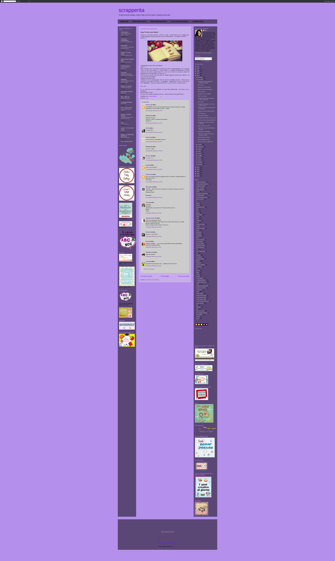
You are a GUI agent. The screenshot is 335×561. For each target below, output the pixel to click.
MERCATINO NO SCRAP (159, 21)
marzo (200, 160)
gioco (197, 230)
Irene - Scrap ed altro (126, 107)
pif (197, 268)
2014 (198, 75)
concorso (198, 220)
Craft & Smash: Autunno (204, 137)
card (197, 218)
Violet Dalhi (124, 45)
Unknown (148, 104)
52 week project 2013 (201, 197)
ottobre (200, 144)
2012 (198, 169)
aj (196, 201)
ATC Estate (201, 102)
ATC (197, 211)
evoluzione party (200, 228)
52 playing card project (202, 193)
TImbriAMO (199, 314)
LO (197, 249)
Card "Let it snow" (202, 96)
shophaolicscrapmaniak (202, 286)
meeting (198, 255)
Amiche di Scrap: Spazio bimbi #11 (206, 120)
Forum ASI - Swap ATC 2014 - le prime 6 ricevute (206, 134)
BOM (197, 216)
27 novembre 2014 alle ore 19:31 (154, 197)
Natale (198, 261)
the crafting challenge (201, 312)
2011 (198, 171)
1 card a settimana (201, 182)
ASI (197, 209)
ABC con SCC (200, 199)
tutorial (198, 316)
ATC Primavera (201, 113)
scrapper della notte (201, 282)
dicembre (200, 77)
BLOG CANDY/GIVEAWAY (179, 21)
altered (198, 205)
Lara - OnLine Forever (127, 141)
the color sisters (200, 311)
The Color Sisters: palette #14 (205, 141)
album (197, 203)
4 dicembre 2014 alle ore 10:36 (153, 236)
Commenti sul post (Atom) (152, 279)
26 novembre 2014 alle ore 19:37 (154, 141)
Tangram (198, 307)
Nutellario (198, 263)
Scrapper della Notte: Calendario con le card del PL (206, 99)
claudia (148, 261)
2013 (198, 167)
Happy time (123, 93)
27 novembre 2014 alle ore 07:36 (154, 160)
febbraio (200, 162)
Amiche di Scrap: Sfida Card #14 (206, 111)
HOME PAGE (124, 21)
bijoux (197, 212)
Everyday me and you (126, 87)
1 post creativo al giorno (202, 184)
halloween (198, 234)
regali (197, 272)
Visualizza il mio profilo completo (203, 52)
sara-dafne (123, 72)
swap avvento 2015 (201, 299)
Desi (147, 128)
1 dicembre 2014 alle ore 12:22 (153, 213)
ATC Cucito (201, 85)
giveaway (198, 232)
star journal (199, 289)
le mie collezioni (200, 239)
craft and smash (200, 224)
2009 (198, 176)
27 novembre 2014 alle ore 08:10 (154, 169)
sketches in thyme (201, 288)
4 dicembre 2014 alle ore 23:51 (153, 256)
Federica (148, 137)
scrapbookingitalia (200, 280)
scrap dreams (199, 278)
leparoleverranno (150, 218)
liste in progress (200, 247)
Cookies (123, 130)
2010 (198, 173)
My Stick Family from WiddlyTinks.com (168, 542)
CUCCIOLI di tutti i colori (126, 41)
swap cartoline (200, 303)
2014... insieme (200, 188)
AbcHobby (123, 79)
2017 (198, 69)
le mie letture (199, 241)
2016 (198, 71)
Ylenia (147, 202)
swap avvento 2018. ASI (202, 301)
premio (198, 270)
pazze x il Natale (200, 264)
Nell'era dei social (125, 98)
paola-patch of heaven (127, 91)
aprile (199, 157)
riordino (198, 276)
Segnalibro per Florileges (204, 131)
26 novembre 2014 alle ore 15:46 (154, 123)
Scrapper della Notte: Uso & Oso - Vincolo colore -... (206, 104)
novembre (201, 79)
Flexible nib (123, 103)
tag (197, 305)
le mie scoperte (200, 243)
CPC (197, 222)
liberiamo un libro (200, 245)
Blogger (174, 546)
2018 (198, 66)
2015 (198, 73)
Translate (207, 61)
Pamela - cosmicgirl (126, 86)
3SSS (197, 191)
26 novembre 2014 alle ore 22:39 (154, 151)
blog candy (199, 214)
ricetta (198, 274)
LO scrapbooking (200, 251)
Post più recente (146, 276)
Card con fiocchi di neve (204, 125)
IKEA (197, 237)
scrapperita (131, 10)
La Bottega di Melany (126, 102)
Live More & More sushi (126, 55)
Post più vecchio (183, 276)
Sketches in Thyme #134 (204, 87)
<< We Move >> (124, 124)
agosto (200, 149)
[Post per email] (160, 96)
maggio (200, 155)
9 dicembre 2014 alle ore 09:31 (153, 265)
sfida (197, 284)
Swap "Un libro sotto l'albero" (205, 89)
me (197, 253)
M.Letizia (148, 155)
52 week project (200, 195)
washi (197, 318)
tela (197, 309)
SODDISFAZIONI (198, 21)
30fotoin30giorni (200, 189)
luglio (199, 151)
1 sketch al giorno (200, 186)
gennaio (200, 164)
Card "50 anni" (201, 91)
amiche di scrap (200, 207)
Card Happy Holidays (203, 115)
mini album (199, 257)
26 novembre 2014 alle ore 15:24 (154, 110)
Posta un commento (149, 269)
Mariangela (149, 187)
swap (147, 98)
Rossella (148, 232)
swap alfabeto (199, 293)
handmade (199, 236)
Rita (206, 30)
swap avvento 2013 (201, 295)
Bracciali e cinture (125, 137)
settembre (201, 146)
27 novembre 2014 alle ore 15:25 (154, 182)
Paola (147, 165)
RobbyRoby (149, 252)
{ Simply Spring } (125, 66)
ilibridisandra (124, 32)
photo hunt (199, 266)
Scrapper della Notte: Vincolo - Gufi (207, 117)
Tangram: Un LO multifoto (204, 94)
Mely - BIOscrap (125, 97)
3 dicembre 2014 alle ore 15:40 (153, 227)
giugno (200, 153)
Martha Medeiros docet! (204, 139)
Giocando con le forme (126, 62)
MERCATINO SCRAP (139, 21)
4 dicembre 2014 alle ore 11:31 (153, 247)
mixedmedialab (200, 259)
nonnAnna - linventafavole (124, 39)
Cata (122, 122)
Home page (165, 276)
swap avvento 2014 (201, 297)
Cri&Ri (198, 226)
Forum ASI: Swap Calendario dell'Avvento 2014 (205, 82)
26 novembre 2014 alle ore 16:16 (154, 132)
